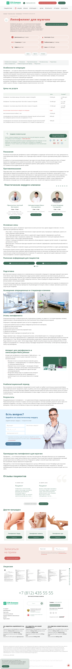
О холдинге (5, 608)
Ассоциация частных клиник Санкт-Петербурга (36, 615)
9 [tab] (69, 581)
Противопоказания (32, 62)
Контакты (64, 8)
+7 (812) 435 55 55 (30, 3)
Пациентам (8, 8)
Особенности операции (11, 62)
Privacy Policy (34, 666)
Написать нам (55, 605)
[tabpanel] (14, 203)
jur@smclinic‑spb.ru (54, 609)
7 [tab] (69, 578)
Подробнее (14, 537)
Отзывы (56, 8)
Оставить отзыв (43, 503)
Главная (5, 13)
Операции (32, 8)
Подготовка (53, 62)
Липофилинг (19, 13)
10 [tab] (69, 583)
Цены (41, 8)
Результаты (37, 63)
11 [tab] (69, 584)
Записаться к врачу (14, 214)
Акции (19, 8)
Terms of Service (45, 666)
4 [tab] (62, 185)
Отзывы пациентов (14, 476)
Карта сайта (5, 612)
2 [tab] (58, 185)
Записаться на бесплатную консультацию (56, 24)
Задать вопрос (6, 618)
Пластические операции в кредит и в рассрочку (58, 135)
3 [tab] (60, 185)
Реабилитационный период (25, 63)
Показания (22, 62)
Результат (48, 8)
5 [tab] (64, 185)
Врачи (25, 8)
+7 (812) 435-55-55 (26, 138)
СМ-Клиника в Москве (8, 613)
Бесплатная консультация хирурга (48, 3)
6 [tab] (66, 185)
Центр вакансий (6, 610)
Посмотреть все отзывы (30, 503)
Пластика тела (11, 13)
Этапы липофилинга (10, 63)
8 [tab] (69, 579)
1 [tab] (56, 185)
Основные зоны (44, 62)
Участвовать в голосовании (35, 611)
